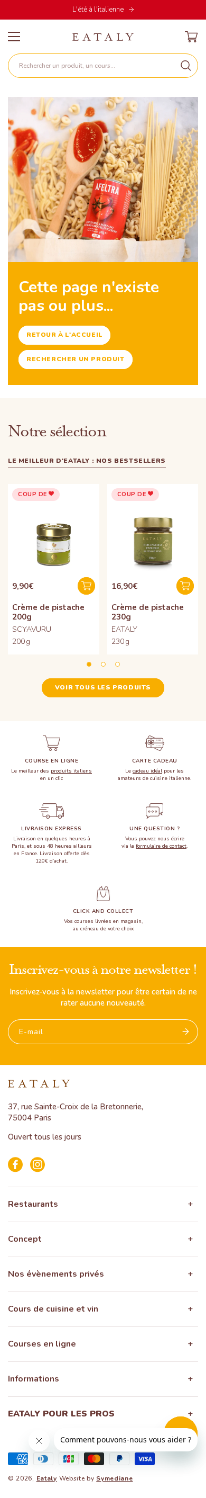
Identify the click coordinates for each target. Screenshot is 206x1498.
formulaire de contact (161, 846)
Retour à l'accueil (64, 334)
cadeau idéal (147, 771)
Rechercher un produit (75, 359)
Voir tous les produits (103, 687)
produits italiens (71, 771)
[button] (103, 65)
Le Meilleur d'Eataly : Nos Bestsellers (87, 460)
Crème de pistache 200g (48, 612)
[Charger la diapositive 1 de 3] (89, 664)
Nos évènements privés (56, 1274)
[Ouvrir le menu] (14, 36)
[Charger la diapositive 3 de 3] (117, 664)
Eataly (46, 1478)
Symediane (114, 1478)
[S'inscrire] (186, 1031)
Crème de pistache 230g (147, 612)
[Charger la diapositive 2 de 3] (103, 664)
